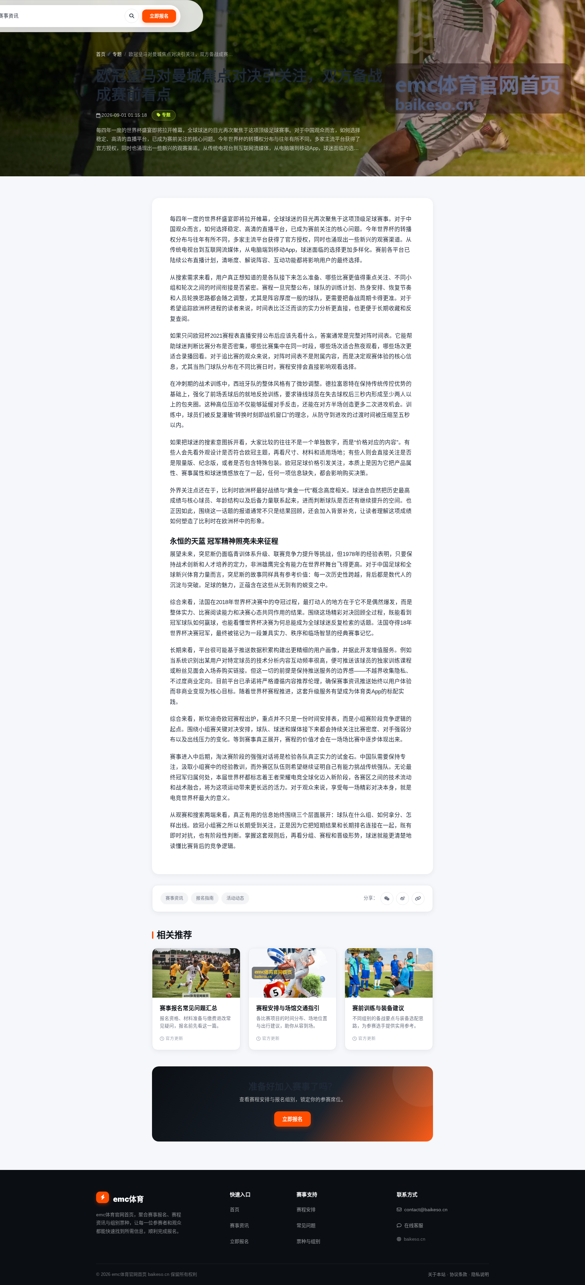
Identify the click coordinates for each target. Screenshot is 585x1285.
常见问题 (306, 1225)
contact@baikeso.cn (426, 1209)
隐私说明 (480, 1274)
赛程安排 (306, 1209)
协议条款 (458, 1274)
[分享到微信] (387, 898)
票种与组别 (308, 1241)
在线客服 (413, 1225)
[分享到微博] (402, 898)
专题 (117, 54)
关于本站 (437, 1274)
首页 (101, 54)
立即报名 (159, 16)
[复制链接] (418, 898)
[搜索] (132, 16)
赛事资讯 (174, 898)
